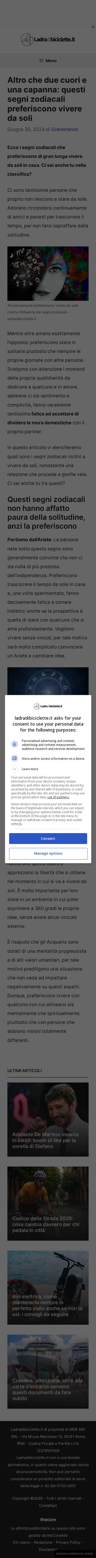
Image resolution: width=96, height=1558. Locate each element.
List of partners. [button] (58, 797)
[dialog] (48, 779)
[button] (48, 769)
